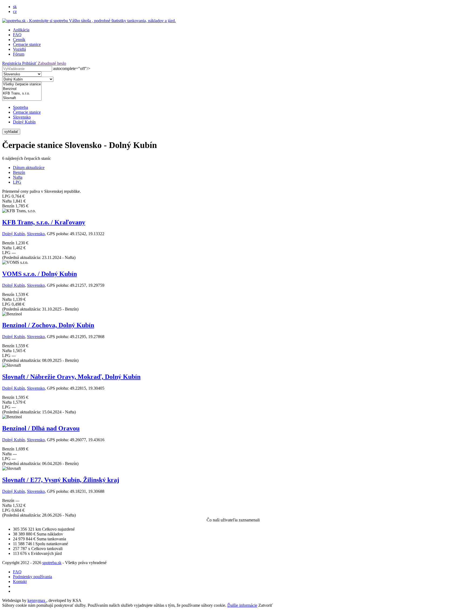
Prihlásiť (30, 63)
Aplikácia (21, 30)
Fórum (18, 54)
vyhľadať (11, 132)
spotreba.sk (51, 562)
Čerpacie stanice (27, 44)
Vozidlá (19, 49)
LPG (17, 182)
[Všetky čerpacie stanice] (21, 84)
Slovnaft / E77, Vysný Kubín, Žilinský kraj (60, 479)
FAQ (17, 34)
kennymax (37, 600)
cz (15, 11)
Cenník (19, 39)
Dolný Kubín (24, 122)
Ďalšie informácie (242, 605)
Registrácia (12, 63)
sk (15, 6)
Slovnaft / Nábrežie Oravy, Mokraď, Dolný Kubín (71, 376)
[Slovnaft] (21, 98)
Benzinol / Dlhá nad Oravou (41, 428)
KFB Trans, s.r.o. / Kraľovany (43, 222)
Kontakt (20, 581)
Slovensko (22, 117)
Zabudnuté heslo (52, 63)
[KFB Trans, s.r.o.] (21, 93)
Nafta (17, 177)
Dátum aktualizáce (28, 167)
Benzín (19, 172)
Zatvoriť (265, 605)
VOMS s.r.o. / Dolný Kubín (39, 273)
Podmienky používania (32, 576)
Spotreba (20, 107)
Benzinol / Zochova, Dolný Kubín (48, 325)
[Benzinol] (21, 89)
